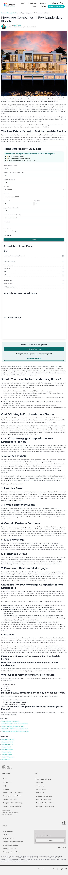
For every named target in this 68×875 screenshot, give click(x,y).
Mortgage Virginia (6, 754)
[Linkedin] (66, 869)
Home (3, 13)
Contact (43, 6)
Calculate (34, 239)
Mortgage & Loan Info (7, 739)
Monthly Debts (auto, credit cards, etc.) (14, 172)
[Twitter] (62, 869)
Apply (23, 3)
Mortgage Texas (6, 752)
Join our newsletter (41, 833)
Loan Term (6, 186)
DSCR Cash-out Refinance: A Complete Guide (14, 729)
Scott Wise (17, 25)
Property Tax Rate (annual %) (11, 207)
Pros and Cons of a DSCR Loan (10, 721)
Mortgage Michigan (7, 749)
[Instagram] (53, 869)
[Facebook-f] (57, 869)
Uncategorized (5, 759)
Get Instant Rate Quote (34, 349)
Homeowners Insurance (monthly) (12, 214)
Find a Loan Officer (57, 3)
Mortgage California (7, 742)
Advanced (8, 235)
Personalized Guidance (56, 6)
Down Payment (7, 228)
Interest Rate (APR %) (9, 179)
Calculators (42, 3)
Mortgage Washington (7, 757)
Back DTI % (37, 201)
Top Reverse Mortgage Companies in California (15, 731)
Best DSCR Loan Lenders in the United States (14, 724)
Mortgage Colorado (7, 744)
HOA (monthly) (7, 221)
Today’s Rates (32, 3)
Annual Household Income (10, 165)
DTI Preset (6, 193)
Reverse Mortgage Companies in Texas (12, 726)
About (35, 6)
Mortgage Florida (11, 13)
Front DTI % (7, 201)
